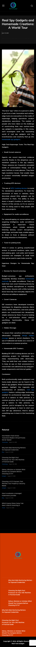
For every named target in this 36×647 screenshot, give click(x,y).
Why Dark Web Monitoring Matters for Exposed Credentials (14, 449)
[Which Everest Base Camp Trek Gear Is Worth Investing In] (31, 504)
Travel (3, 507)
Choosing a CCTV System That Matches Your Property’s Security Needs (13, 483)
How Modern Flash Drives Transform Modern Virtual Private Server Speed (13, 438)
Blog (3, 452)
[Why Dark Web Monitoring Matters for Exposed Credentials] (31, 449)
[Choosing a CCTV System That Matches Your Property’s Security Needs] (31, 483)
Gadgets (4, 476)
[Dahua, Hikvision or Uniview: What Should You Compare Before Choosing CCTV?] (31, 471)
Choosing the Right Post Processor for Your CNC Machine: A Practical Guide (13, 459)
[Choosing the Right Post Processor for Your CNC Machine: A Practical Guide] (31, 459)
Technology (5, 442)
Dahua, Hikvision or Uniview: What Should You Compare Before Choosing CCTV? (13, 471)
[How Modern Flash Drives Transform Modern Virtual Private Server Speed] (31, 437)
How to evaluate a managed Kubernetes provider (12, 494)
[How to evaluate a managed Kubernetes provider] (31, 494)
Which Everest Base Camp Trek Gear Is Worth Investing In (12, 504)
